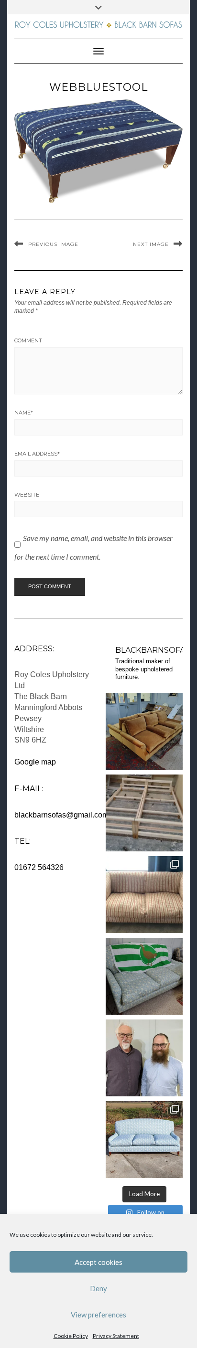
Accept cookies (98, 1262)
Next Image (151, 244)
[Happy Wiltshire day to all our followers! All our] (144, 976)
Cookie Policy (71, 1335)
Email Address (37, 453)
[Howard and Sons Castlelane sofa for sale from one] (144, 894)
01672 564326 (39, 867)
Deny (98, 1288)
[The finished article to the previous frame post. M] (144, 731)
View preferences (98, 1314)
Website (26, 494)
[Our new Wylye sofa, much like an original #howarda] (144, 1139)
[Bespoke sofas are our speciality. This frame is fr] (144, 813)
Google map (35, 762)
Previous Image (53, 244)
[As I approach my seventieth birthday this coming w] (144, 1057)
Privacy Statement (116, 1335)
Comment (28, 340)
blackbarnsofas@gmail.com (61, 815)
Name (23, 412)
